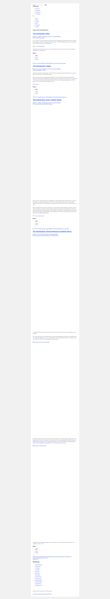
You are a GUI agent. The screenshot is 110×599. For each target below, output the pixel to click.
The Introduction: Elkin (41, 34)
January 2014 (38, 578)
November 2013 (38, 581)
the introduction (56, 63)
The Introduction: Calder (42, 66)
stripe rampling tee (66, 79)
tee (66, 41)
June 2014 (37, 569)
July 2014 (37, 568)
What (47, 63)
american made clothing (58, 556)
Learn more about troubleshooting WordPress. (42, 593)
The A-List (37, 8)
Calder (73, 73)
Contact (37, 26)
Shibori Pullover (72, 441)
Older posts (35, 559)
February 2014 (38, 576)
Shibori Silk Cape (48, 442)
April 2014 (37, 573)
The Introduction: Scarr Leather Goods (47, 100)
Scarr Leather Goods (40, 215)
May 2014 (37, 571)
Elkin (52, 40)
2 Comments (63, 97)
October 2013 (38, 583)
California (67, 556)
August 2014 (38, 566)
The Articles (37, 10)
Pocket (36, 59)
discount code (45, 542)
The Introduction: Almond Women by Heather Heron (52, 231)
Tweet (36, 57)
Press (36, 23)
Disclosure (37, 24)
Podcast (37, 21)
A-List (36, 18)
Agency (36, 19)
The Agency (37, 12)
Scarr (44, 207)
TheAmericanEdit (56, 36)
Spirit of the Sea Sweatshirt (38, 442)
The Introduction (42, 63)
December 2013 (38, 580)
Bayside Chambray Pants (61, 442)
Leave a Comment (64, 228)
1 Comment (63, 63)
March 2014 (37, 574)
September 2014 (38, 564)
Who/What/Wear (40, 46)
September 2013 (38, 585)
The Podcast (38, 13)
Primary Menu (35, 6)
